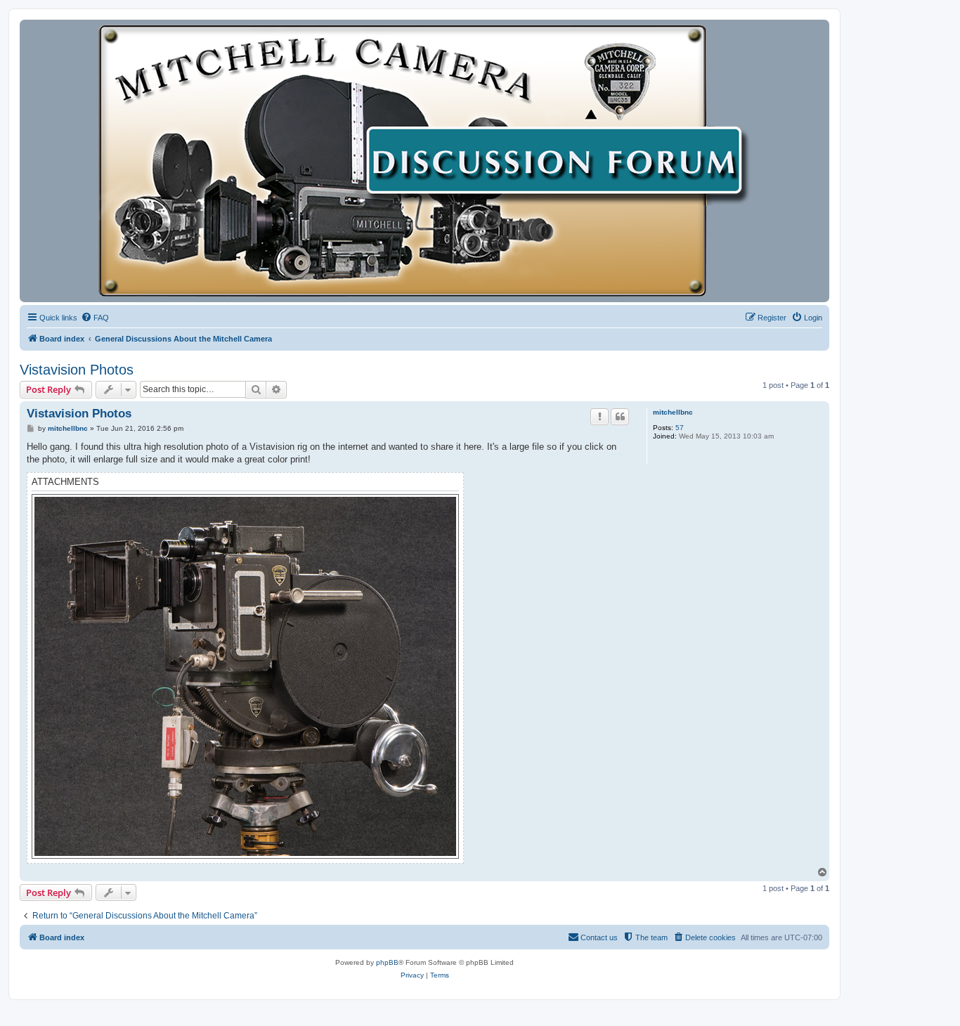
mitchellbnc (673, 412)
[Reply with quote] (620, 416)
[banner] (424, 161)
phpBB (387, 962)
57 (679, 427)
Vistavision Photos (77, 369)
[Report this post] (599, 416)
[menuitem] (95, 317)
